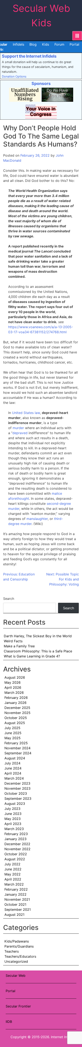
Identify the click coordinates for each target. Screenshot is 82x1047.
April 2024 (12, 773)
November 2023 (17, 788)
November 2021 (17, 899)
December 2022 (17, 844)
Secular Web (15, 975)
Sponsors (41, 83)
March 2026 (14, 692)
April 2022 (12, 879)
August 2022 (14, 859)
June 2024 (12, 768)
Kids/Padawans (16, 941)
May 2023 (12, 819)
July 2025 (12, 728)
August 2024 (14, 758)
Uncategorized (16, 961)
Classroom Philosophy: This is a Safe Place (38, 651)
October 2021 (15, 904)
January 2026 (15, 703)
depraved (20, 433)
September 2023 (17, 798)
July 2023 (12, 808)
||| (77, 36)
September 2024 (17, 753)
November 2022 (17, 849)
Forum (59, 44)
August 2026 (14, 677)
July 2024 (12, 763)
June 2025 (12, 733)
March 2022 (14, 884)
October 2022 (15, 854)
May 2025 (12, 738)
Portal (74, 44)
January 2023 (15, 839)
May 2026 (12, 682)
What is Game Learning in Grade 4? (32, 656)
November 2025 (17, 713)
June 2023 (12, 814)
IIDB (9, 1021)
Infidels (18, 44)
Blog (33, 44)
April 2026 (12, 687)
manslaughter (37, 519)
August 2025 (14, 723)
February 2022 (16, 889)
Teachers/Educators (20, 956)
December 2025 (17, 708)
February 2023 (16, 834)
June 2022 (12, 869)
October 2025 (15, 718)
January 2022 (15, 894)
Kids (45, 44)
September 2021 (17, 909)
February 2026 (16, 697)
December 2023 (17, 783)
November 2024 (17, 748)
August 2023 (14, 803)
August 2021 (14, 914)
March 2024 (14, 778)
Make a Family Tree (19, 646)
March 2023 (14, 829)
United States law (26, 413)
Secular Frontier (18, 1006)
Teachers (11, 951)
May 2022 (12, 874)
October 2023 (15, 793)
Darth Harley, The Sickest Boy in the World (38, 636)
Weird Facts (13, 641)
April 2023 (12, 824)
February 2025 (16, 743)
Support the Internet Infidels (29, 56)
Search (8, 598)
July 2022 (12, 864)
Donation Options (14, 76)
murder (18, 428)
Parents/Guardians (19, 946)
